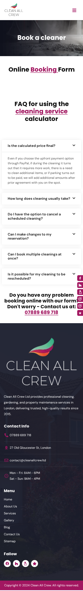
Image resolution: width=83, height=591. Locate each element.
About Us (10, 506)
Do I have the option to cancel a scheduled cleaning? (34, 216)
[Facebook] (7, 563)
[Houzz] (16, 563)
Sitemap (10, 541)
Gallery (9, 520)
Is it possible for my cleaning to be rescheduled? (36, 276)
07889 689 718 (41, 312)
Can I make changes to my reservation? (30, 236)
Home (8, 499)
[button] (41, 146)
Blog (7, 527)
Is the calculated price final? (31, 145)
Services (10, 513)
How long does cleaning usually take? (39, 198)
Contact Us (12, 534)
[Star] (34, 563)
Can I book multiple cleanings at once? (35, 256)
